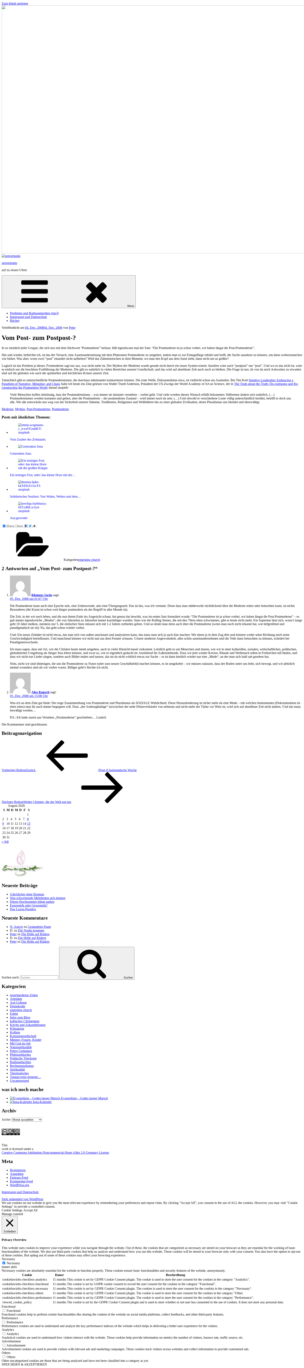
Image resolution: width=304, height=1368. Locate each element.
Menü (130, 305)
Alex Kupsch (40, 692)
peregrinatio (9, 263)
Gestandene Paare (39, 926)
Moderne (7, 409)
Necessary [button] (8, 1259)
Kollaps (15, 1032)
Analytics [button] (8, 1329)
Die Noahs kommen (31, 930)
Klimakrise (17, 1028)
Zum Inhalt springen (15, 3)
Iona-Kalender (42, 1102)
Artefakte (16, 999)
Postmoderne (60, 409)
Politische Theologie (23, 1058)
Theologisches (19, 1073)
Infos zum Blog (20, 1017)
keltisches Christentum (24, 1021)
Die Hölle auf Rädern (35, 934)
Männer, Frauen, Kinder (25, 1039)
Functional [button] (9, 1306)
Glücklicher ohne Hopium (27, 894)
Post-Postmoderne (38, 409)
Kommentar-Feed (21, 1181)
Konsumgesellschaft (23, 1036)
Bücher (14, 320)
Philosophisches (20, 1054)
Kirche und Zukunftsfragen (27, 1025)
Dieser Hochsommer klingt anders (32, 901)
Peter (72, 327)
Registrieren (18, 1170)
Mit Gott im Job (20, 1043)
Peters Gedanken (21, 1051)
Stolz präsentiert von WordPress (22, 1199)
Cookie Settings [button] (12, 1210)
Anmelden (17, 1174)
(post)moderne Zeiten (24, 995)
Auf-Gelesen (18, 1002)
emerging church (89, 559)
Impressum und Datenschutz (28, 317)
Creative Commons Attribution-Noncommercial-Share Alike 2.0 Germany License (55, 1152)
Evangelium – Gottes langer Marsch (84, 1098)
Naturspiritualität (21, 1047)
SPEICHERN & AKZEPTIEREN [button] (24, 1364)
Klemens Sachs (41, 595)
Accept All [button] (30, 1210)
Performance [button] (10, 1318)
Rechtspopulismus (22, 1066)
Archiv (6, 1119)
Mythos (20, 409)
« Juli (5, 841)
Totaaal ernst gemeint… (25, 1077)
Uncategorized (19, 1080)
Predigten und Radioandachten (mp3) (34, 313)
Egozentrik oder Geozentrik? (29, 905)
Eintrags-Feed (19, 1177)
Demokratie (17, 1006)
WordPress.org (19, 1185)
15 (28, 823)
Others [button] (6, 1353)
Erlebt (14, 1013)
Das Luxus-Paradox (23, 909)
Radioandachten (20, 1062)
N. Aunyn (16, 926)
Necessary (13, 1263)
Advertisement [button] (11, 1341)
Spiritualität (17, 1069)
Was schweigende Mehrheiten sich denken (37, 898)
